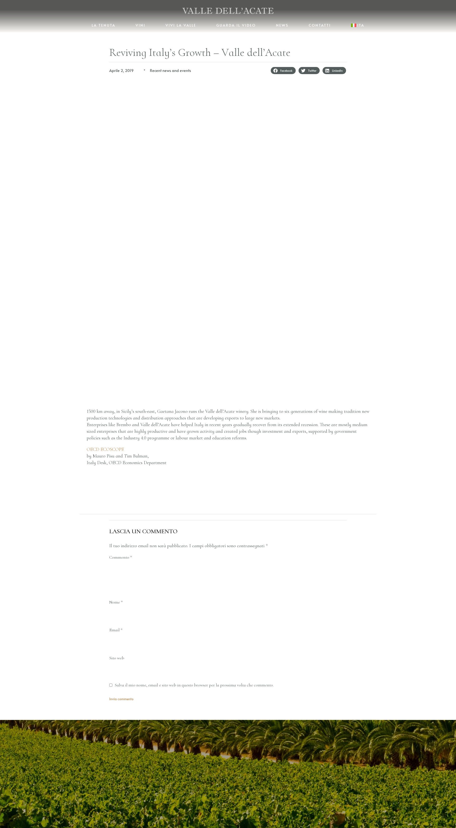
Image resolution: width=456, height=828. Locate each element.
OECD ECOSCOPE (105, 449)
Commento (120, 557)
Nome (116, 602)
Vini (140, 25)
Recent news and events (170, 70)
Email (116, 630)
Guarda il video (236, 25)
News (282, 25)
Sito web (116, 658)
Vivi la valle (181, 25)
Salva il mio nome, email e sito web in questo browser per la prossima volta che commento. (194, 685)
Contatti (320, 25)
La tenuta (103, 25)
